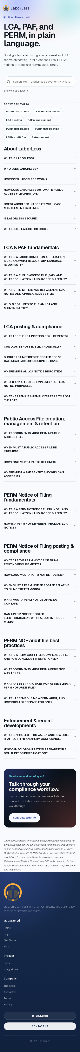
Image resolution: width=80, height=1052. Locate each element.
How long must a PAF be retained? (30, 462)
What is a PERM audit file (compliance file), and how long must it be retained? (37, 657)
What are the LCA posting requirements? (36, 336)
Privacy (8, 1004)
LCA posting (14, 120)
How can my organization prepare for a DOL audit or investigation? (35, 751)
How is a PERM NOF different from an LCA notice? (35, 525)
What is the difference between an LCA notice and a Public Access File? (34, 291)
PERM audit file (16, 137)
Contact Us (10, 992)
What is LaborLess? (19, 158)
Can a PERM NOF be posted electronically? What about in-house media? (34, 618)
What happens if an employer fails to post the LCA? (37, 398)
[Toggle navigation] (71, 7)
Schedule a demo (24, 817)
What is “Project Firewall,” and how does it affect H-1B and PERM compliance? (37, 736)
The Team (10, 985)
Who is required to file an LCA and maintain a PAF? (30, 306)
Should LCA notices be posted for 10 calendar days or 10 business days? (32, 359)
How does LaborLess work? (25, 179)
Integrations (11, 969)
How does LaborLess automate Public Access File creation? (33, 191)
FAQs (7, 963)
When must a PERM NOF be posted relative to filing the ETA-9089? (36, 587)
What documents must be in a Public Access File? (32, 435)
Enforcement (40, 137)
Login (7, 934)
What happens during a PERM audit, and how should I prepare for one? (34, 700)
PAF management (39, 120)
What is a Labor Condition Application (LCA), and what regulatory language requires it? (34, 261)
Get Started (10, 940)
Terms (7, 998)
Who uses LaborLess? (21, 168)
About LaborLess (17, 111)
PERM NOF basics (17, 128)
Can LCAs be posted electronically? (32, 346)
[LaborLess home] (13, 892)
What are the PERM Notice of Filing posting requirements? (31, 562)
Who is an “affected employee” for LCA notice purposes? (34, 384)
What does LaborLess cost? (26, 229)
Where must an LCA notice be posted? (33, 371)
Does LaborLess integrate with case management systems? (33, 206)
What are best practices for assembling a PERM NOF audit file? (37, 685)
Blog (6, 946)
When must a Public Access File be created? (30, 449)
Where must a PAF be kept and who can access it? (34, 474)
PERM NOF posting (47, 128)
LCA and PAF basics (47, 111)
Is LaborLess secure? (21, 218)
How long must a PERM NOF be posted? (34, 575)
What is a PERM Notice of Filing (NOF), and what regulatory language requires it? (36, 511)
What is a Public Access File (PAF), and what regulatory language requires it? (35, 277)
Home (7, 928)
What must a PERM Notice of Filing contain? (30, 601)
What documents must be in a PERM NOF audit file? (34, 671)
